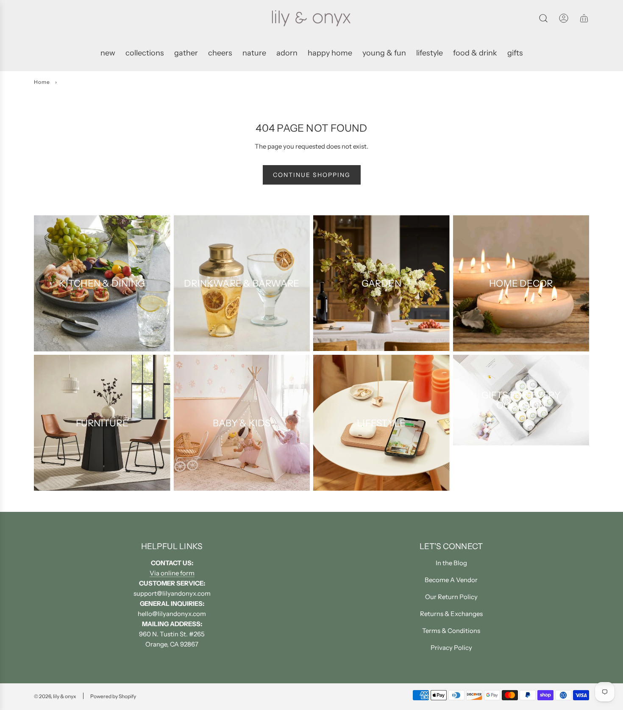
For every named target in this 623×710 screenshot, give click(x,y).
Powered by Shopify (113, 696)
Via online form (172, 573)
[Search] (543, 18)
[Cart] (584, 18)
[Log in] (563, 18)
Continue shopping (311, 175)
